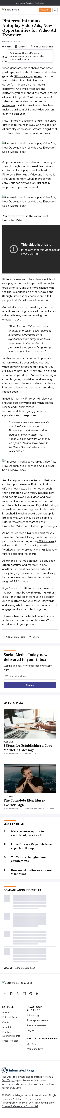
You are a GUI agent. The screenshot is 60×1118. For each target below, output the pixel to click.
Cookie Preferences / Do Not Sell (20, 1106)
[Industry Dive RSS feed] (37, 993)
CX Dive (31, 1043)
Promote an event (36, 1025)
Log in (30, 1030)
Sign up (30, 685)
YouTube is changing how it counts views (30, 859)
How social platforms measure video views (32, 872)
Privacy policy (9, 1102)
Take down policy (44, 1102)
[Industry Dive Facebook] (11, 993)
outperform (9, 84)
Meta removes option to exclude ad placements (27, 833)
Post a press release (24, 967)
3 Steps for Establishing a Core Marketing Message (28, 747)
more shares (31, 67)
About (5, 1012)
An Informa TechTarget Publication (30, 3)
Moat (33, 492)
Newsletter (8, 1027)
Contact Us (8, 1022)
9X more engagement (28, 76)
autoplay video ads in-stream (23, 129)
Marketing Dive (35, 1048)
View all (8, 967)
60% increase (45, 541)
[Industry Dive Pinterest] (30, 993)
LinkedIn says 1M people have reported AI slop (31, 846)
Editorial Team (10, 1017)
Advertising (33, 1015)
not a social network (34, 300)
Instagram (8, 105)
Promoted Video (26, 174)
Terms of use (26, 1102)
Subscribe (45, 10)
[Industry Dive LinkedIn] (5, 993)
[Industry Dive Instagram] (24, 993)
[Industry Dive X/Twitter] (17, 993)
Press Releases (10, 1040)
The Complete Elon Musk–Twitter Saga (24, 802)
